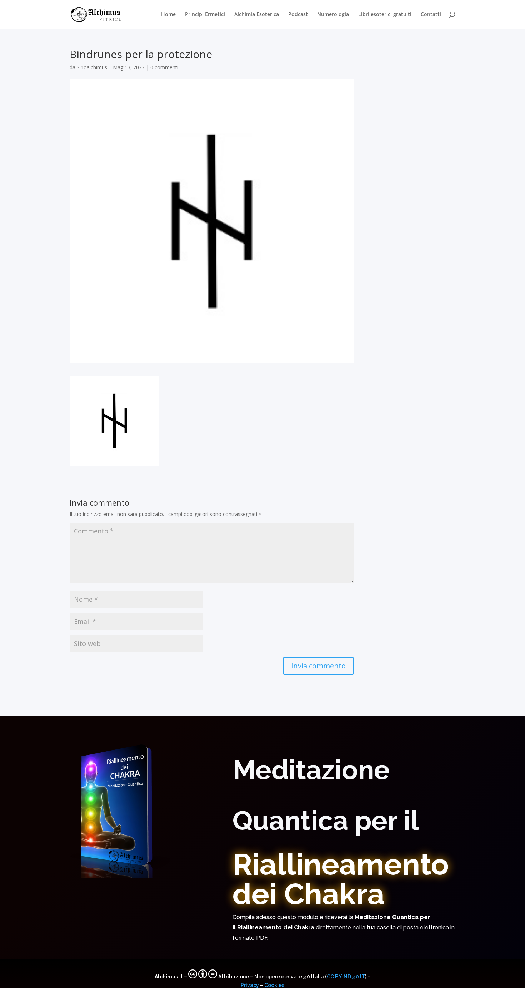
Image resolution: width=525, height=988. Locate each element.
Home (168, 14)
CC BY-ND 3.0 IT (346, 976)
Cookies (274, 985)
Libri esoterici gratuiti (384, 14)
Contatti (431, 14)
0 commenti (164, 67)
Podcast (298, 14)
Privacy (250, 985)
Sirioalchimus (92, 67)
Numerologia (333, 14)
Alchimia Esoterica (256, 14)
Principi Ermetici (205, 14)
